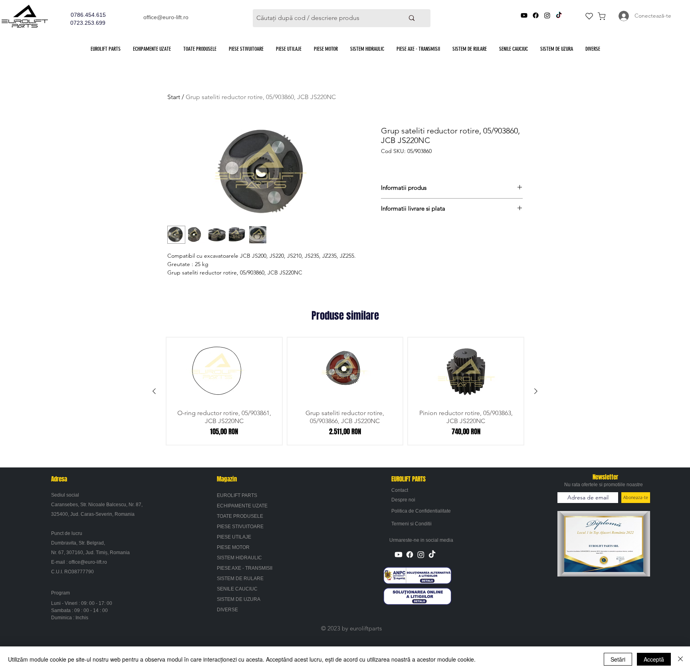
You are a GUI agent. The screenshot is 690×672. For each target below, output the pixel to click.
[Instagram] (547, 15)
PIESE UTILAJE (234, 537)
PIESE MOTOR (233, 547)
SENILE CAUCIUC (237, 589)
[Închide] (680, 659)
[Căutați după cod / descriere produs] (411, 18)
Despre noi (403, 500)
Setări (618, 659)
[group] (345, 391)
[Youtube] (524, 15)
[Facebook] (535, 15)
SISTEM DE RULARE (240, 578)
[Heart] (589, 16)
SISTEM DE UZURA (238, 599)
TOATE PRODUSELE (240, 516)
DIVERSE (227, 609)
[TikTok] (559, 15)
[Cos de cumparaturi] (601, 16)
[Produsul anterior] (154, 391)
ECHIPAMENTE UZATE (242, 506)
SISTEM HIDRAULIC (239, 558)
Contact (399, 490)
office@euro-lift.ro (165, 17)
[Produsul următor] (536, 391)
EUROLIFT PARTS (237, 495)
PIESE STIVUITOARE (240, 526)
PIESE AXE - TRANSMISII (244, 568)
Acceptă (654, 659)
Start (173, 97)
